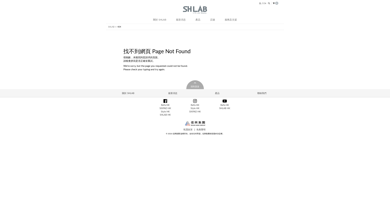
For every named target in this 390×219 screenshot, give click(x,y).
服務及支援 (231, 19)
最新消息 (181, 19)
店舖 (212, 19)
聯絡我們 (261, 93)
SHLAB (111, 26)
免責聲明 (201, 129)
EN (264, 3)
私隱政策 (188, 129)
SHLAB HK (165, 114)
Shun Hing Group (195, 123)
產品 (197, 19)
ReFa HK (165, 104)
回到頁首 (195, 86)
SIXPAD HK (165, 108)
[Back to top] (384, 213)
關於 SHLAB (159, 19)
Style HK (165, 111)
